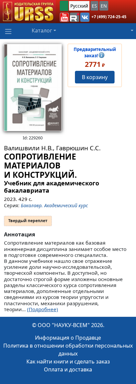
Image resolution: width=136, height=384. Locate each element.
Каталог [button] (42, 30)
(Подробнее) (42, 309)
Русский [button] (79, 6)
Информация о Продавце (68, 337)
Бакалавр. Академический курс (54, 205)
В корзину (95, 77)
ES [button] (94, 6)
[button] (64, 17)
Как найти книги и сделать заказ (68, 361)
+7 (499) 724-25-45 (108, 17)
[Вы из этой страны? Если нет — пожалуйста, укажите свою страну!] (64, 6)
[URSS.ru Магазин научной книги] (28, 11)
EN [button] (104, 6)
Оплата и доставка (68, 369)
